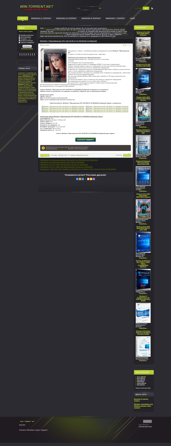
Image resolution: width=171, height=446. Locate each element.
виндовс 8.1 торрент (23, 97)
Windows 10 (28, 76)
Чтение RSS (152, 8)
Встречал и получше (26, 40)
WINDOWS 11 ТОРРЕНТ (41, 18)
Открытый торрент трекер (145, 426)
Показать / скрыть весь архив (143, 388)
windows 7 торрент (30, 87)
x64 (87, 155)
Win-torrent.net (49, 28)
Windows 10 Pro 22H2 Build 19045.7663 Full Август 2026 (143, 228)
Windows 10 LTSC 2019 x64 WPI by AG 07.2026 (143, 65)
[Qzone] (91, 179)
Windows (20, 76)
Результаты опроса (27, 48)
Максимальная (80, 155)
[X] (85, 179)
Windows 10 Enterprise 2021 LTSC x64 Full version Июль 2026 (143, 162)
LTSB (35, 73)
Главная (22, 18)
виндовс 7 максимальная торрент (26, 93)
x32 (25, 89)
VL (36, 74)
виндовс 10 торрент (27, 90)
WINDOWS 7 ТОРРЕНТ (115, 18)
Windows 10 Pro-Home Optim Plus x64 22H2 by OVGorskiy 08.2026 (143, 332)
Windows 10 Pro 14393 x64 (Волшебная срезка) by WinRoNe (67, 167)
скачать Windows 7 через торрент (65, 31)
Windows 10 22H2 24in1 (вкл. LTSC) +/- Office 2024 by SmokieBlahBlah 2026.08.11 (143, 264)
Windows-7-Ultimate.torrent (85, 140)
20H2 (23, 73)
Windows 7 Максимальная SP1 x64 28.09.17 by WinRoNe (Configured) (68, 41)
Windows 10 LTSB (30, 79)
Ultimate (33, 74)
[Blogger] (88, 179)
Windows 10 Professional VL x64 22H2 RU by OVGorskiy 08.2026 (143, 298)
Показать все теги (22, 101)
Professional (26, 74)
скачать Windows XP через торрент (52, 34)
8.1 (26, 73)
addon (55, 155)
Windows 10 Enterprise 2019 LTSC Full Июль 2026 (143, 131)
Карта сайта (22, 424)
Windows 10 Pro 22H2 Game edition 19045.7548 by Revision (143, 195)
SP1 (85, 155)
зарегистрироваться (62, 148)
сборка (34, 97)
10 (18, 73)
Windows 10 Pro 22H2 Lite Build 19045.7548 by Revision (143, 98)
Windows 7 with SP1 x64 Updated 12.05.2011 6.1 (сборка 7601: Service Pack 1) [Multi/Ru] (78, 169)
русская (30, 97)
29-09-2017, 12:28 (62, 155)
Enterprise (30, 73)
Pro (22, 74)
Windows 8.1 (21, 89)
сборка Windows (22, 98)
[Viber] (94, 179)
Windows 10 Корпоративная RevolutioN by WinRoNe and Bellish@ (69, 160)
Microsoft (125, 34)
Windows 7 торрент (44, 44)
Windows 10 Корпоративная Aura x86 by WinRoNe (62, 162)
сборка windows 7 (22, 100)
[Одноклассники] (80, 179)
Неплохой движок (25, 37)
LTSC (19, 74)
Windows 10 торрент (31, 82)
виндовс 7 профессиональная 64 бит (27, 95)
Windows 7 (73, 155)
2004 (20, 73)
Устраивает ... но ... (25, 39)
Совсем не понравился (27, 42)
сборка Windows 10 (31, 98)
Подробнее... (143, 61)
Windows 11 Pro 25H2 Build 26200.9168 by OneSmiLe (143, 33)
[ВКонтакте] (77, 179)
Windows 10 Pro (22, 81)
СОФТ (132, 18)
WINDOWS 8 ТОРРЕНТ (91, 18)
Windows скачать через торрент (37, 7)
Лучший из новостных (26, 35)
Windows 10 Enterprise (23, 77)
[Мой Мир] (83, 179)
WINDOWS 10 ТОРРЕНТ (66, 18)
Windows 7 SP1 (29, 84)
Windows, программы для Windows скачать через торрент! (143, 406)
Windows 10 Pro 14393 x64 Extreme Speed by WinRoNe (64, 165)
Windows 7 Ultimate (22, 85)
